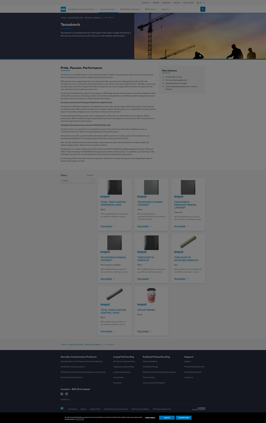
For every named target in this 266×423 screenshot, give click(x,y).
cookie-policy (80, 419)
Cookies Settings (150, 417)
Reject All (167, 417)
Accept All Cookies (183, 417)
